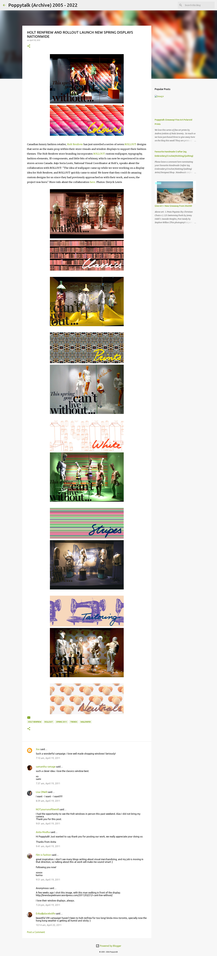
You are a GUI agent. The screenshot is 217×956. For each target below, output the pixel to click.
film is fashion (43, 854)
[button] (29, 46)
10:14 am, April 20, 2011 (49, 925)
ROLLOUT (130, 144)
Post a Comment (36, 932)
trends (73, 722)
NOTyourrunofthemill (47, 809)
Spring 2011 (61, 722)
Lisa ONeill (41, 792)
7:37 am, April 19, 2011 (48, 783)
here (92, 182)
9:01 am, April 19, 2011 (48, 823)
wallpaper (86, 722)
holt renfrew (34, 722)
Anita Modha (43, 832)
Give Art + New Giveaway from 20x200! (173, 206)
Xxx (38, 749)
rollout (49, 722)
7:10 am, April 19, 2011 (48, 758)
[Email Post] (29, 719)
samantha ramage (45, 766)
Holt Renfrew (75, 144)
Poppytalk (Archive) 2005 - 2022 (43, 5)
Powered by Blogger (110, 945)
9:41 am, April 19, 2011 (48, 846)
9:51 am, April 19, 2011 (48, 879)
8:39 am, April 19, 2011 (48, 800)
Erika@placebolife (45, 913)
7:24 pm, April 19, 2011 (48, 905)
